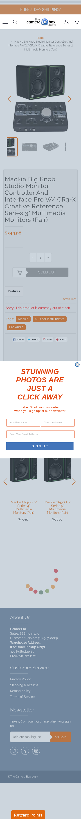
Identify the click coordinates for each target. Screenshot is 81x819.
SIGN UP (40, 445)
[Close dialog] (77, 364)
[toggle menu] (5, 21)
